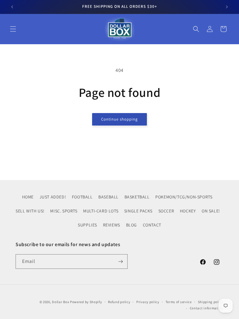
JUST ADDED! (53, 197)
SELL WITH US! (30, 211)
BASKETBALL (137, 197)
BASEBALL (108, 197)
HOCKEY (188, 211)
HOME (28, 197)
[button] (13, 29)
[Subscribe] (120, 261)
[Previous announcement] (12, 7)
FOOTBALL (82, 197)
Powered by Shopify (86, 302)
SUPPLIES (87, 225)
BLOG (131, 225)
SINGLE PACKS (138, 211)
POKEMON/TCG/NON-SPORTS (183, 197)
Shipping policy (211, 302)
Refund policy (119, 302)
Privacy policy (147, 302)
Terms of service (179, 302)
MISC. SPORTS (63, 211)
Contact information (206, 308)
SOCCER (166, 211)
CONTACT (152, 225)
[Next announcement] (227, 7)
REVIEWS (111, 225)
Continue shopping (119, 119)
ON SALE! (211, 211)
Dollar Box (60, 302)
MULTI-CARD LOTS (100, 211)
